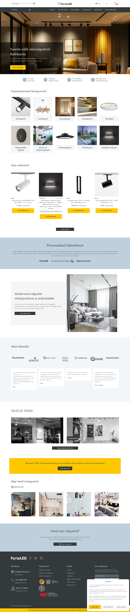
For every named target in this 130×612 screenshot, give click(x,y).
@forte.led (19, 487)
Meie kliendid (71, 585)
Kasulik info (70, 573)
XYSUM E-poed (26, 605)
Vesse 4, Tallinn (22, 588)
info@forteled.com (22, 572)
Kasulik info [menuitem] (86, 10)
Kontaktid (70, 576)
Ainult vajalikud (108, 607)
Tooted (69, 570)
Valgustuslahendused (73, 579)
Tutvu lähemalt (18, 67)
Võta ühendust (66, 544)
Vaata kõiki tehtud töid (65, 448)
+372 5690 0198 (21, 580)
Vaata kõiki (65, 229)
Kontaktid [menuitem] (98, 10)
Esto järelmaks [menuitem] (110, 10)
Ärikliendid (16, 438)
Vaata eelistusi (121, 607)
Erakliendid (72, 438)
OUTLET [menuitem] (52, 10)
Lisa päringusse (23, 210)
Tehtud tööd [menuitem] (63, 10)
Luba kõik (95, 607)
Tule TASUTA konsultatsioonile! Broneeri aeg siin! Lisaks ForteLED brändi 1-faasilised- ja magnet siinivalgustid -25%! (65, 610)
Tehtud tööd (71, 582)
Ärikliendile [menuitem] (75, 10)
